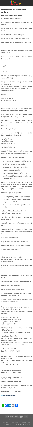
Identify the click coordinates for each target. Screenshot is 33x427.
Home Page (12, 419)
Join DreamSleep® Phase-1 (10, 421)
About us (20, 419)
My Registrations (24, 422)
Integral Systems (25, 421)
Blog (16, 422)
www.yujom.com (9, 395)
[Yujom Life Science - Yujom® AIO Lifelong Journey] (16, 2)
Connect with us (8, 422)
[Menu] (2, 3)
